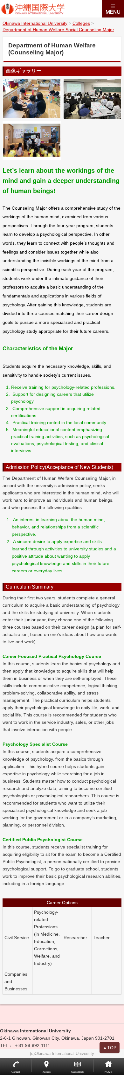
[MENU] (113, 8)
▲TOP (109, 1047)
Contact (15, 1072)
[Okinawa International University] (51, 9)
